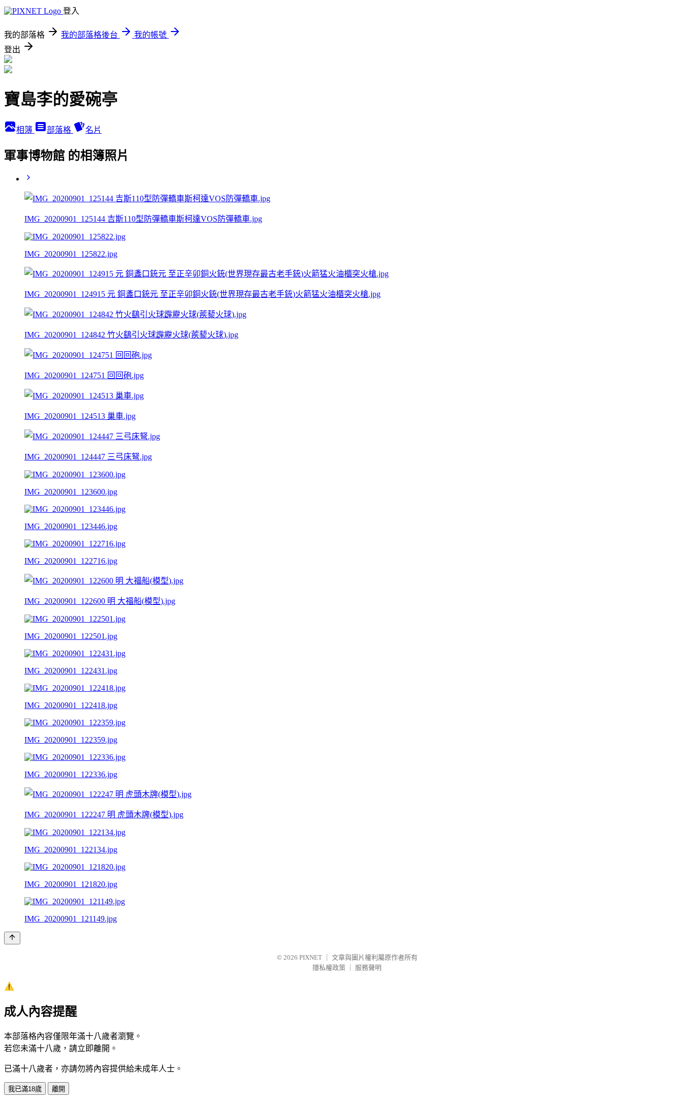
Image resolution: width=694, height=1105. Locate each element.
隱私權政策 (328, 967)
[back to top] (12, 938)
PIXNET (310, 957)
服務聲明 (368, 967)
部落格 (60, 130)
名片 (93, 130)
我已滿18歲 (25, 1089)
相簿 (25, 130)
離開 (58, 1089)
